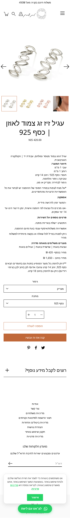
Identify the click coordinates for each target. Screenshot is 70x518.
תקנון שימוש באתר (35, 431)
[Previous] (66, 66)
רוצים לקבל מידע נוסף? (45, 370)
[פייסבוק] (36, 348)
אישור (35, 497)
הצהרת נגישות (35, 427)
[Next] (3, 66)
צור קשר (35, 408)
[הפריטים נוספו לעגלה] (6, 14)
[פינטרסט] (28, 348)
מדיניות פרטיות (35, 436)
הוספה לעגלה (35, 326)
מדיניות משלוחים (35, 413)
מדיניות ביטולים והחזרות (35, 422)
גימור (35, 281)
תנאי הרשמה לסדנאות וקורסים (35, 417)
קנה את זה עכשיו (35, 338)
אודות (35, 404)
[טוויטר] (43, 348)
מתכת (35, 296)
